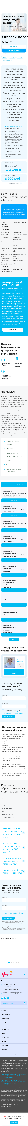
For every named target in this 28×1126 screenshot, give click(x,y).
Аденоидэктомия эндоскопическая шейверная (6, 264)
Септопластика (17, 269)
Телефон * (5, 703)
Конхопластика (6, 269)
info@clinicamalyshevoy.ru (11, 989)
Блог (3, 1033)
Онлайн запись (14, 672)
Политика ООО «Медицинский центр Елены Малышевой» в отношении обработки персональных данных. (13, 1076)
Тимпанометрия (6, 242)
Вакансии (4, 1049)
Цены (12, 57)
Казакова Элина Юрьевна (20, 659)
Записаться (14, 500)
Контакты (4, 1045)
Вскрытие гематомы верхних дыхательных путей (19, 249)
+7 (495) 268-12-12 (9, 984)
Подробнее (12, 329)
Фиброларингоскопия (20, 222)
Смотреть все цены (14, 183)
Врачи (4, 57)
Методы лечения (6, 1022)
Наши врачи (5, 1018)
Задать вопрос (14, 46)
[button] (9, 962)
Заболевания (6, 60)
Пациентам (5, 1037)
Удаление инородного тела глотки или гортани (20, 243)
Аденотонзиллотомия (20, 263)
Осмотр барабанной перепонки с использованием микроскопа (6, 226)
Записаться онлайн (14, 50)
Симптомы (5, 1030)
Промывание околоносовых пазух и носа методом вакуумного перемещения (20, 236)
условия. (17, 1119)
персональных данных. (10, 712)
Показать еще (14, 639)
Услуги (20, 57)
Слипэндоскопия (6, 271)
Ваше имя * (5, 695)
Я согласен (14, 1122)
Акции (3, 1041)
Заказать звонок (8, 716)
